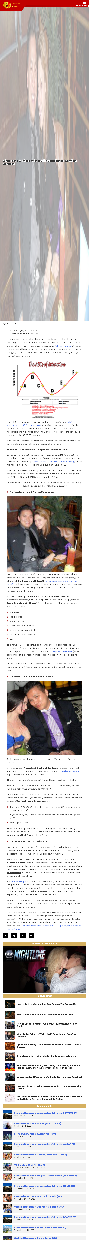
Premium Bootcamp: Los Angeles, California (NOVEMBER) (45, 1186)
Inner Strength (19, 882)
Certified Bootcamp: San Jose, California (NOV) (39, 1207)
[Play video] (44, 969)
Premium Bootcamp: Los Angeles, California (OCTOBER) (44, 1144)
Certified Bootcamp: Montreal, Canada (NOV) (38, 1196)
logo (13, 5)
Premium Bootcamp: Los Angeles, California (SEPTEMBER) (45, 1113)
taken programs (63, 346)
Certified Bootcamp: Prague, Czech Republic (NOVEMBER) (45, 1176)
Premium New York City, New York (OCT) (35, 1134)
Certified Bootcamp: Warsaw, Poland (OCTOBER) (40, 1155)
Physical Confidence (62, 652)
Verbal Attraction (70, 771)
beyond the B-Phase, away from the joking (53, 462)
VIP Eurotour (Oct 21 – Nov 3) (29, 1165)
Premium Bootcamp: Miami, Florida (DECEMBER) (40, 1228)
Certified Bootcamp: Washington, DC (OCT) (37, 1124)
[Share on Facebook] (5, 935)
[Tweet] (14, 935)
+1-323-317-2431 (81, 5)
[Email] (31, 935)
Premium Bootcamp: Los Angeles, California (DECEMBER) (45, 1217)
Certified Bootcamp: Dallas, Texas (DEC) (35, 1238)
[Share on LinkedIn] (23, 935)
